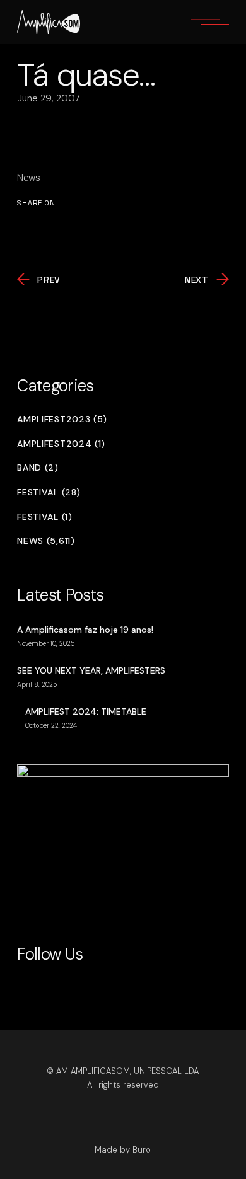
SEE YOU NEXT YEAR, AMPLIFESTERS (91, 670)
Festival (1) (44, 517)
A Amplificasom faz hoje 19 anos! (85, 629)
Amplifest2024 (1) (61, 444)
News (28, 178)
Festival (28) (48, 492)
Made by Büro (123, 1149)
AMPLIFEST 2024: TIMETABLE (85, 711)
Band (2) (38, 468)
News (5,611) (45, 541)
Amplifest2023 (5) (62, 419)
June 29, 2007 (48, 98)
